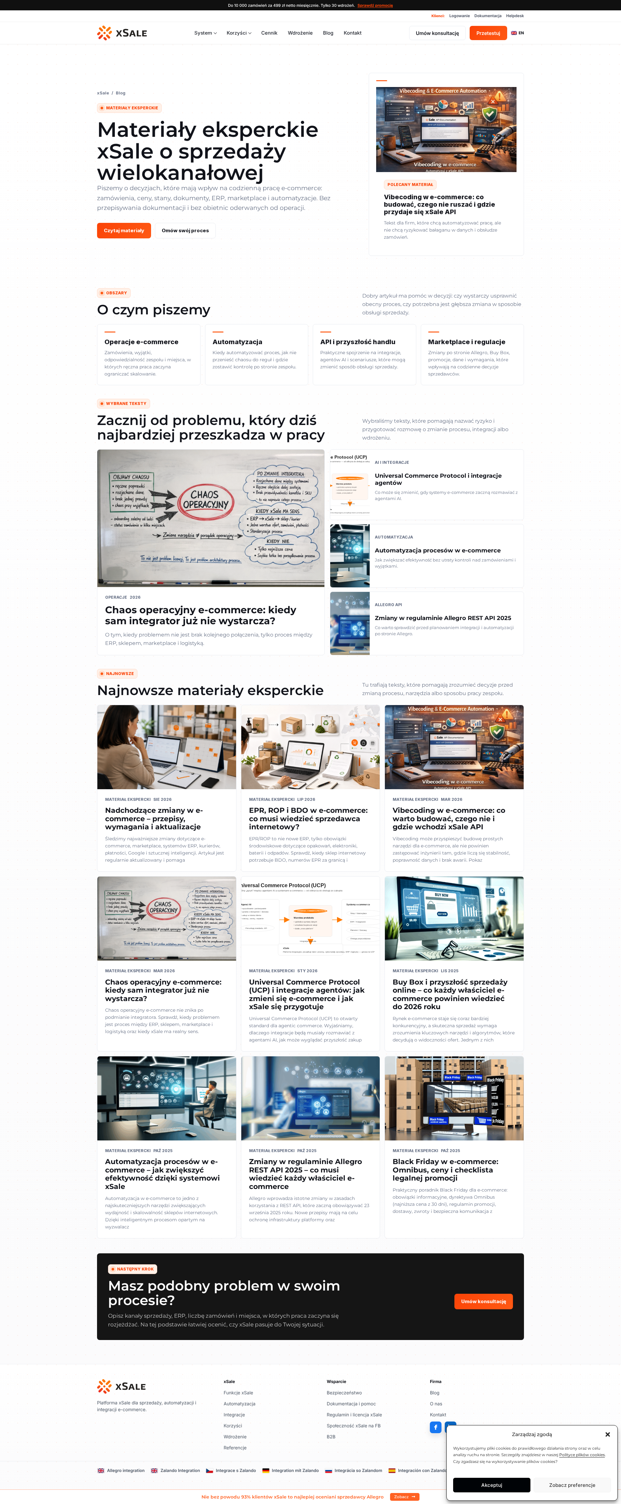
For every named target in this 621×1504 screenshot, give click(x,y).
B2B (331, 1437)
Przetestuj (488, 33)
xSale (103, 92)
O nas (436, 1404)
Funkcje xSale (238, 1393)
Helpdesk (515, 15)
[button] (608, 1434)
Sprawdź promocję (375, 5)
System (203, 33)
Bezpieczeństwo (344, 1393)
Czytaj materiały (124, 230)
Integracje (234, 1415)
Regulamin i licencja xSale (354, 1415)
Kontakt (353, 33)
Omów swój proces (185, 230)
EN (521, 32)
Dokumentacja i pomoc (351, 1404)
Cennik (269, 33)
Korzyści (237, 33)
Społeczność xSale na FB (354, 1426)
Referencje (235, 1448)
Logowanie (459, 15)
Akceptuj (491, 1485)
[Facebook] (435, 1427)
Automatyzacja (240, 1404)
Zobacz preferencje (572, 1485)
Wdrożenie (300, 33)
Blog (328, 33)
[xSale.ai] (122, 33)
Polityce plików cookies (582, 1454)
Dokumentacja (488, 15)
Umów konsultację (437, 33)
